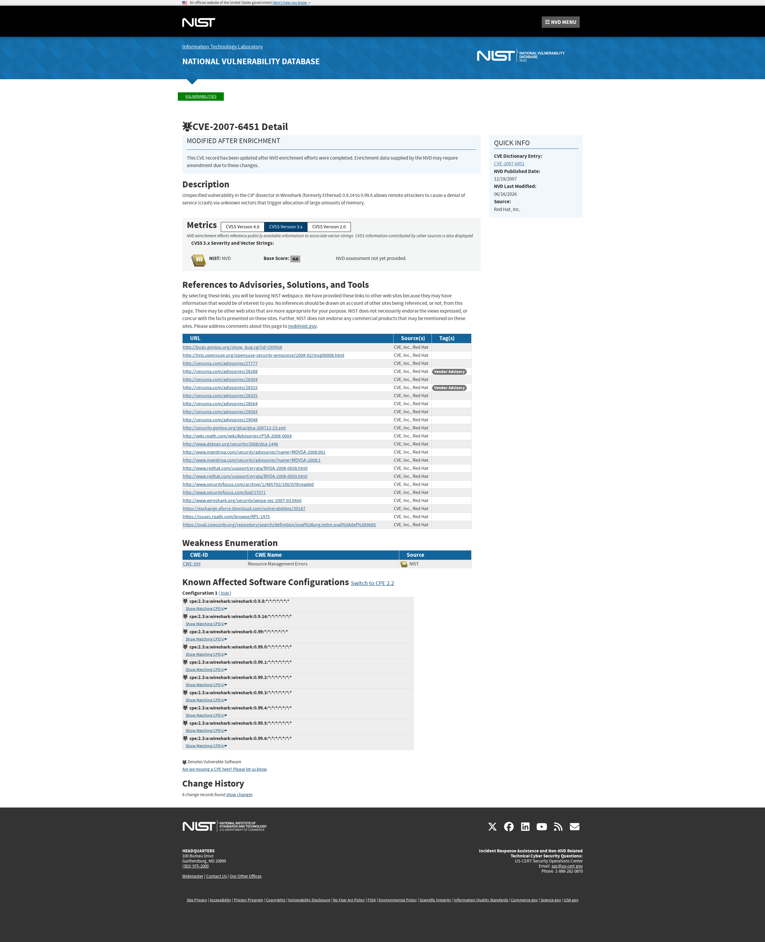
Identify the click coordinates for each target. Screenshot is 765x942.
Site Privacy (197, 900)
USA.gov (571, 900)
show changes (239, 795)
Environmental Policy (398, 900)
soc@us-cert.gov (567, 866)
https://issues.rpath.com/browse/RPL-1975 (226, 517)
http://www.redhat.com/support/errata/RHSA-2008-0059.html (245, 476)
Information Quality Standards (481, 900)
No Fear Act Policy (349, 900)
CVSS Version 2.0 (329, 227)
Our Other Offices (245, 876)
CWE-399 (192, 564)
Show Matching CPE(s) (205, 608)
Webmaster (192, 876)
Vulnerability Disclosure (309, 900)
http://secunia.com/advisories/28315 (220, 388)
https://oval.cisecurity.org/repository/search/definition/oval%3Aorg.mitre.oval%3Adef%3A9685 (279, 525)
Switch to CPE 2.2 (372, 583)
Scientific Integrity (435, 900)
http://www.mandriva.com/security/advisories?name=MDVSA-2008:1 (252, 460)
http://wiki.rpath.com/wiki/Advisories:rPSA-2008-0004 (237, 436)
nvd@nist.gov (302, 326)
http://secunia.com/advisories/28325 (220, 396)
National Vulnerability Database (251, 61)
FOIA (372, 900)
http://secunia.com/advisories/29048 (220, 420)
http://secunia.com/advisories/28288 (220, 371)
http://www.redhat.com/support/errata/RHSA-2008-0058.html (245, 468)
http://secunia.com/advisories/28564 (220, 404)
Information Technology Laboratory (222, 46)
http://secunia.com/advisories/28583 (220, 412)
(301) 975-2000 (195, 866)
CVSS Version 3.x (285, 227)
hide (225, 593)
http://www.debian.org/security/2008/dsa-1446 (230, 444)
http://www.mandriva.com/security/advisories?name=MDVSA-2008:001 (254, 452)
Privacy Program (248, 900)
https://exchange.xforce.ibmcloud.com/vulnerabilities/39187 (244, 509)
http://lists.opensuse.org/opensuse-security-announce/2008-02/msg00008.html (263, 355)
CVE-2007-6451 (509, 163)
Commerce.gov (524, 900)
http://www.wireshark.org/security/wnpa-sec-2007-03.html (242, 501)
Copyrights (275, 900)
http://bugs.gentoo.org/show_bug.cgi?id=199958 (232, 347)
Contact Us (216, 876)
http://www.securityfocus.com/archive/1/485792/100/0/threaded (248, 484)
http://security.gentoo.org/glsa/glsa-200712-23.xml (234, 428)
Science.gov (551, 900)
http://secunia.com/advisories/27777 (220, 363)
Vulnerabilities (200, 96)
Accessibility (220, 900)
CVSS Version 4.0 (242, 227)
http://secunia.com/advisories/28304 (220, 380)
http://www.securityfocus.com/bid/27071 (224, 493)
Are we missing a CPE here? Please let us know (224, 769)
